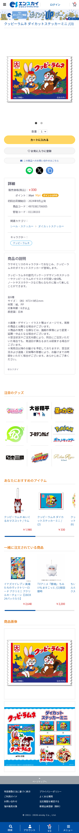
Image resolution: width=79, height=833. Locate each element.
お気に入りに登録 (40, 151)
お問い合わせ (10, 801)
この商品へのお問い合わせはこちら (41, 160)
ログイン (55, 4)
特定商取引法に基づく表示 (17, 791)
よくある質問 (46, 796)
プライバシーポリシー (51, 791)
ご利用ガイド (10, 796)
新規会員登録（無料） (51, 806)
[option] (39, 80)
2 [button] (42, 124)
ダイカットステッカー (51, 226)
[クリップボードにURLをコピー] (49, 170)
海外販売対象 (10, 806)
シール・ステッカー (21, 226)
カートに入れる (39, 140)
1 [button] (37, 124)
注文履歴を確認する (49, 801)
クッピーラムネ (21, 243)
